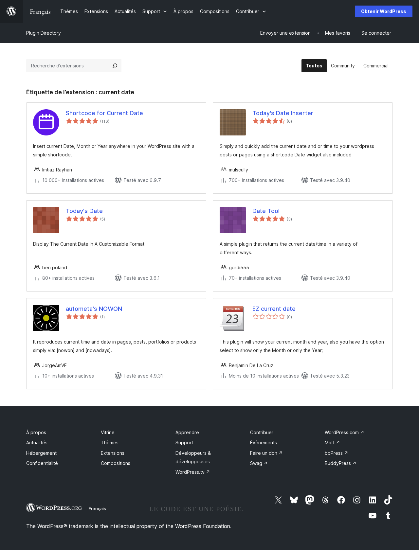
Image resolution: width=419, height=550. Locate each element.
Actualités (36, 442)
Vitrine (108, 432)
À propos (36, 432)
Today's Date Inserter (282, 113)
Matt (332, 442)
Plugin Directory (43, 33)
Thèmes (109, 442)
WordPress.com (344, 432)
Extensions (112, 453)
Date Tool (266, 210)
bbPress (336, 453)
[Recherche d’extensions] (114, 65)
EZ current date (274, 308)
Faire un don (266, 453)
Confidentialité (42, 463)
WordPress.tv (192, 472)
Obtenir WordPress (383, 11)
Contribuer (261, 432)
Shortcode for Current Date (104, 113)
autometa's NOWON (94, 308)
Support (184, 442)
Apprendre (187, 432)
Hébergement (41, 453)
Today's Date (84, 210)
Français (97, 508)
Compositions (115, 463)
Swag (259, 463)
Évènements (263, 442)
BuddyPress (340, 463)
